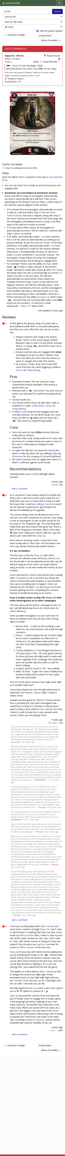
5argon (52, 1030)
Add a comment (20, 488)
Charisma (17, 456)
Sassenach (15, 742)
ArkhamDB (12, 3)
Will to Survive (47, 926)
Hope (48, 263)
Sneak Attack (38, 405)
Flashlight (29, 587)
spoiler (28, 474)
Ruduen (55, 864)
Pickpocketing (33, 370)
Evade (47, 242)
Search (57, 11)
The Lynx (52, 722)
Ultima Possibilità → (50, 40)
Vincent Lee (31, 988)
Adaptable (17, 447)
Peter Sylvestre (46, 709)
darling (51, 450)
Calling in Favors (44, 504)
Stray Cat (10, 168)
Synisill (55, 484)
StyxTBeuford (40, 780)
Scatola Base (45, 35)
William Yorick (21, 411)
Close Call (20, 370)
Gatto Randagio (15, 49)
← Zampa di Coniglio (15, 34)
